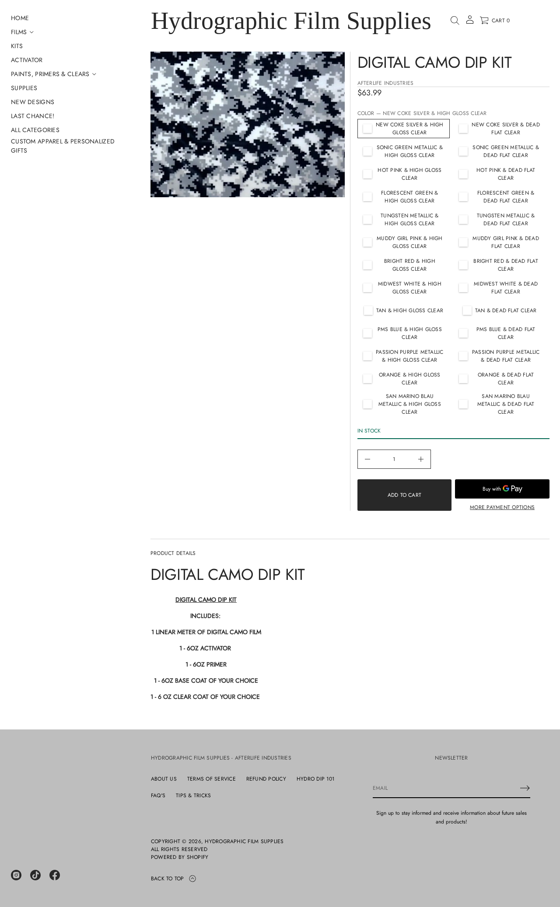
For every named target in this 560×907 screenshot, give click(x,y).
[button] (455, 20)
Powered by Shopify (179, 857)
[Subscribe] (525, 788)
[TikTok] (35, 875)
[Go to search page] (455, 20)
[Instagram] (16, 875)
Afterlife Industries (385, 83)
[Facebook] (54, 875)
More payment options (502, 507)
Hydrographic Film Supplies (291, 20)
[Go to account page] (470, 22)
